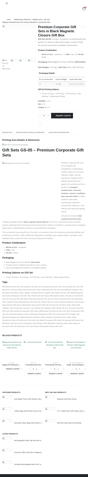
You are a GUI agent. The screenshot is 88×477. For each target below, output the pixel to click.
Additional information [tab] (59, 132)
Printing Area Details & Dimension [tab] (30, 132)
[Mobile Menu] (4, 9)
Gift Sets (47, 107)
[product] (11, 350)
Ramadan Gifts (79, 363)
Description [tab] (7, 132)
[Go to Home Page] (3, 19)
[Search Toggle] (78, 8)
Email (40, 124)
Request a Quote (63, 116)
